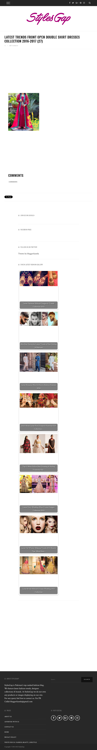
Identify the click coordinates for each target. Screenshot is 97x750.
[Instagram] (84, 3)
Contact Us (9, 727)
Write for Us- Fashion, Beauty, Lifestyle (20, 742)
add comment (13, 45)
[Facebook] (69, 3)
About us (8, 717)
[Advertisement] (48, 73)
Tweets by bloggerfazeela (28, 253)
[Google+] (77, 3)
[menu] (7, 3)
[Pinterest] (80, 3)
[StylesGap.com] (48, 17)
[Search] (89, 3)
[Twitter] (73, 3)
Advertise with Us (11, 722)
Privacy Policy (10, 737)
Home (6, 732)
